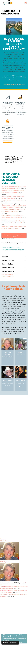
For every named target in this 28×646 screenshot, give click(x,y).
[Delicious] (16, 358)
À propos (2, 539)
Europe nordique (8, 271)
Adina (20, 352)
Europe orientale (8, 268)
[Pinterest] (9, 360)
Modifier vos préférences (10, 642)
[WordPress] (11, 360)
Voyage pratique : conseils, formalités (13, 249)
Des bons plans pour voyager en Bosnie (7, 127)
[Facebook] (3, 360)
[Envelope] (6, 362)
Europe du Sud (7, 264)
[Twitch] (19, 358)
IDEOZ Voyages (4, 562)
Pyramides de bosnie (7, 204)
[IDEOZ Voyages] (9, 560)
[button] (25, 3)
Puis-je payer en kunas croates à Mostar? (13, 200)
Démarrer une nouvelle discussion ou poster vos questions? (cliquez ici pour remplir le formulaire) (13, 159)
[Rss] (9, 362)
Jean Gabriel (7, 380)
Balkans (5, 257)
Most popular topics (7, 274)
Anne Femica (20, 380)
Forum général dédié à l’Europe (11, 247)
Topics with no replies (7, 276)
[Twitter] (6, 360)
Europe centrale (8, 260)
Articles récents (4, 541)
